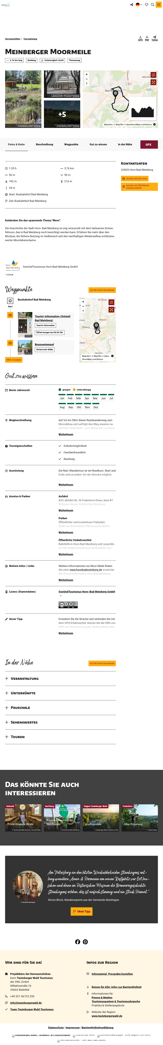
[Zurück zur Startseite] (5, 5)
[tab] (81, 864)
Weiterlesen (66, 434)
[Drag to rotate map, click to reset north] (86, 83)
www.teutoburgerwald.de (107, 1016)
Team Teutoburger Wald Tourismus (32, 1009)
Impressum (73, 1027)
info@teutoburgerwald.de (26, 1002)
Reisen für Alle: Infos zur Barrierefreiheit (117, 987)
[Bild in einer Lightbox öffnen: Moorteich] (62, 114)
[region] (120, 99)
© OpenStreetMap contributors (138, 124)
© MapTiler (119, 124)
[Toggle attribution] (154, 124)
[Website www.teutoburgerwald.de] (41, 1036)
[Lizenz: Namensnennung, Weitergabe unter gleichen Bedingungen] (68, 607)
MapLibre (108, 124)
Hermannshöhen (12, 39)
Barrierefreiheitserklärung (97, 1027)
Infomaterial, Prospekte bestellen (112, 974)
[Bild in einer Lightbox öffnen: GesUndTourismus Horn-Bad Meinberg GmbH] (12, 265)
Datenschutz (56, 1027)
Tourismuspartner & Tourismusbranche (116, 1001)
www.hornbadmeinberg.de (86, 569)
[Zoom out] (86, 79)
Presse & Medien (102, 997)
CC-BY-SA (37, 126)
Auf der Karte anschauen (102, 290)
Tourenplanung (30, 39)
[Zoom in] (86, 74)
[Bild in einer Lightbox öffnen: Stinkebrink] (23, 99)
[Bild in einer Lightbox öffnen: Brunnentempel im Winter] (62, 84)
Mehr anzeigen (14, 360)
